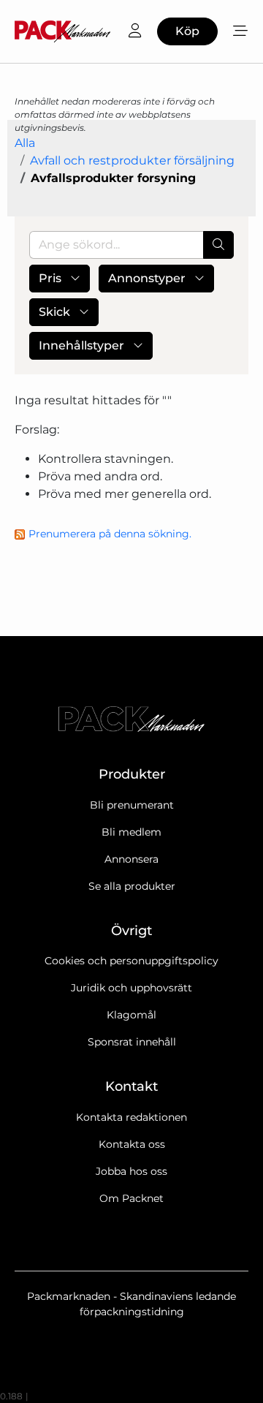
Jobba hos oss (131, 1171)
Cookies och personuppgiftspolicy (131, 960)
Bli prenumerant (132, 805)
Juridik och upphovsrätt (131, 987)
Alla (25, 143)
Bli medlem (131, 832)
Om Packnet (131, 1198)
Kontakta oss (132, 1144)
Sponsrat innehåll (132, 1041)
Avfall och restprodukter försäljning (132, 160)
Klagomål (131, 1014)
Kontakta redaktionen (131, 1117)
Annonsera (131, 859)
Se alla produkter (131, 886)
